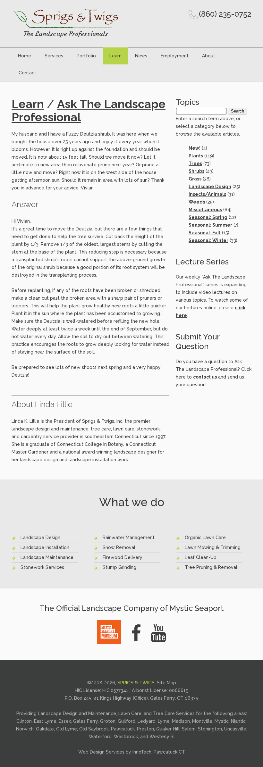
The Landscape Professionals (66, 33)
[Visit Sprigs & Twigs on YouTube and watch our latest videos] (158, 633)
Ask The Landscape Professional (88, 110)
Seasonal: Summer (210, 225)
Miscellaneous (205, 209)
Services (54, 55)
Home (24, 55)
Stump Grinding (119, 567)
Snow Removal (119, 547)
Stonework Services (42, 567)
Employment (175, 55)
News (141, 55)
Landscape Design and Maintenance (77, 713)
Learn (115, 55)
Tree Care (164, 713)
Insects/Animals (207, 194)
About (208, 55)
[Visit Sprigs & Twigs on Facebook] (136, 633)
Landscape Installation (45, 547)
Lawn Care (129, 713)
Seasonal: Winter (208, 240)
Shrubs (196, 171)
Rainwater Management (129, 537)
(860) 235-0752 (225, 14)
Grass (195, 178)
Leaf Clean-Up (200, 557)
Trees (195, 163)
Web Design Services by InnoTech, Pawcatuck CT (131, 751)
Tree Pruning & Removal (211, 567)
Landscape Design (210, 186)
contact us (205, 376)
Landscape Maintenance (47, 557)
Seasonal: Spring (208, 217)
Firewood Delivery (122, 557)
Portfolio (86, 55)
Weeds (197, 201)
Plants (196, 155)
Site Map (166, 682)
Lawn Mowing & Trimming (213, 547)
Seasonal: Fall (205, 232)
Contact (27, 72)
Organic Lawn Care (205, 537)
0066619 (179, 690)
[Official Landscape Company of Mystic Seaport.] (109, 623)
